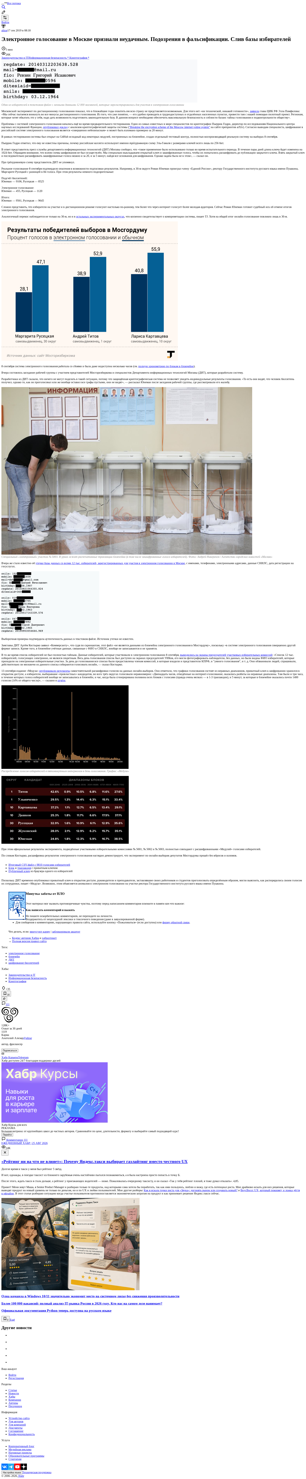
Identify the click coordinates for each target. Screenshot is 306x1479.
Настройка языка (12, 1472)
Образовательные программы (26, 1455)
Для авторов (15, 1421)
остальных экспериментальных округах (100, 216)
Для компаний (17, 1424)
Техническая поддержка (36, 1472)
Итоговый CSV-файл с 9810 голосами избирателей (39, 864)
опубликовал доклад (55, 127)
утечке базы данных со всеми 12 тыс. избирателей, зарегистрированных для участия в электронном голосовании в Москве (110, 563)
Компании (14, 1399)
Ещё (12, 1319)
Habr (21, 1475)
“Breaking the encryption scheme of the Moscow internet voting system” (169, 127)
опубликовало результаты (54, 670)
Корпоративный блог (21, 1446)
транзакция (24, 867)
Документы (15, 1427)
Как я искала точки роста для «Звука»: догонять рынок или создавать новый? (190, 1190)
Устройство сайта (19, 1418)
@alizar (27, 1038)
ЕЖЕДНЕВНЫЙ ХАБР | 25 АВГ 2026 (24, 1143)
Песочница (15, 1406)
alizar (4, 30)
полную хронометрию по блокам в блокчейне (166, 366)
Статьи (12, 1390)
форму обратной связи (175, 922)
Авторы (13, 1402)
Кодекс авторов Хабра (25, 938)
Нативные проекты (20, 1452)
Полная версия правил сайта (29, 941)
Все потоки (14, 3)
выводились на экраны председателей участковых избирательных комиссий (226, 654)
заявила (254, 111)
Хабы (11, 1396)
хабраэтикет (49, 938)
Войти (12, 1374)
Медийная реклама (19, 1449)
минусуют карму (40, 931)
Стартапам (14, 1459)
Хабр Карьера (9, 1057)
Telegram (23, 1057)
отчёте (61, 680)
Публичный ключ (19, 871)
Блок (11, 867)
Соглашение (15, 1431)
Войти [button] (5, 22)
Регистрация (16, 1378)
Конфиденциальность (21, 1434)
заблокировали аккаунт (66, 931)
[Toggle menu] (2, 4)
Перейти (7, 1134)
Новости (13, 1393)
